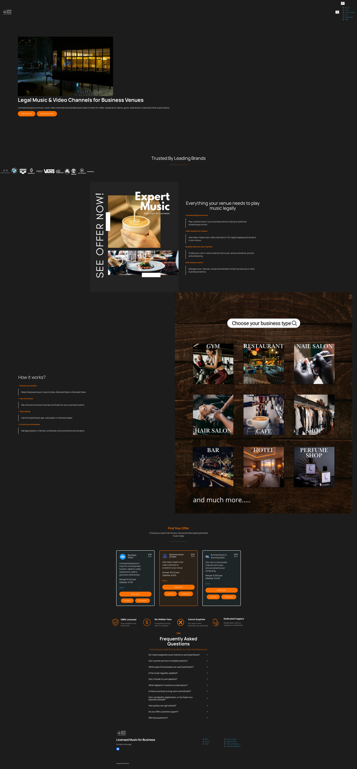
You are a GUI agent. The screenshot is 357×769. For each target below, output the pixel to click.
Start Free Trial (26, 114)
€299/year (213, 597)
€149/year (127, 600)
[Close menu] (343, 3)
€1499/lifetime (229, 597)
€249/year (170, 594)
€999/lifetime (186, 594)
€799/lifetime (143, 600)
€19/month (135, 594)
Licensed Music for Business (135, 740)
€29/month (178, 587)
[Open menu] (337, 12)
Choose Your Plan (47, 114)
